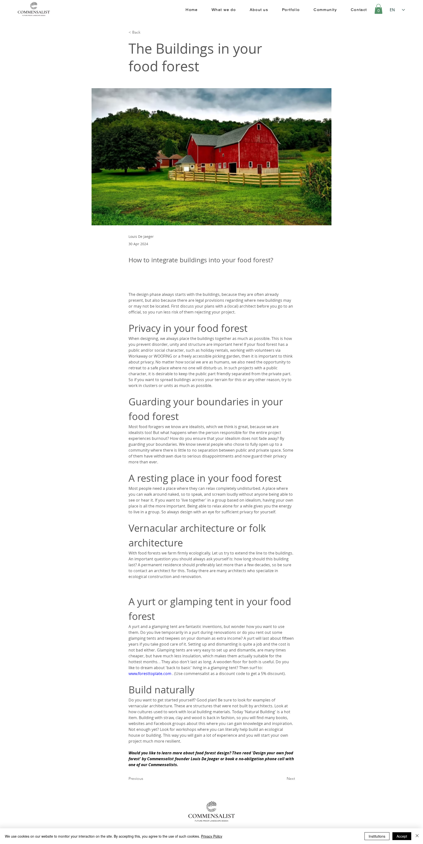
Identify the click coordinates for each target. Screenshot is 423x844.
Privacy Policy (211, 836)
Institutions (377, 836)
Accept (402, 836)
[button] (378, 9)
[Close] (417, 836)
